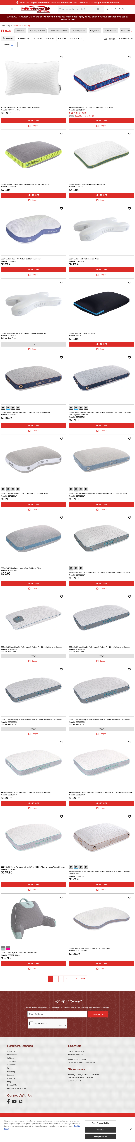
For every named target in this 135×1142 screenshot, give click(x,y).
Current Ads (12, 1064)
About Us (11, 1078)
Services (10, 1074)
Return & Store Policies (16, 1088)
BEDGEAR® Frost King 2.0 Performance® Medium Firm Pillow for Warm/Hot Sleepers (31, 720)
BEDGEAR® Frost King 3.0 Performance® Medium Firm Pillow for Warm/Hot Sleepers (99, 720)
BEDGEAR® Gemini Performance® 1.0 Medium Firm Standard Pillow (25, 792)
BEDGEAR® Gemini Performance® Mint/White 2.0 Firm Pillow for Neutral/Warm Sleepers (101, 792)
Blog (9, 1081)
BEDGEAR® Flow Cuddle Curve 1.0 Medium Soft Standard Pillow (24, 494)
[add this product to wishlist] (61, 57)
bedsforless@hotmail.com (85, 1062)
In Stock (10, 1058)
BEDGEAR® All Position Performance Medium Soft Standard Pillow (25, 184)
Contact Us (12, 1085)
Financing (11, 1071)
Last (83, 979)
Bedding (27, 26)
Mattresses (17, 26)
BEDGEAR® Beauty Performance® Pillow (84, 259)
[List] (111, 9)
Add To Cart (33, 121)
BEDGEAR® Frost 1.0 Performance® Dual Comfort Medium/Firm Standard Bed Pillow (99, 573)
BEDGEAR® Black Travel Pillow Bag (82, 333)
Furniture (11, 1051)
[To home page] (35, 9)
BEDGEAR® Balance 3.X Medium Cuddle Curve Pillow (20, 259)
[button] (12, 9)
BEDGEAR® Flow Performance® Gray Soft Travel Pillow (21, 568)
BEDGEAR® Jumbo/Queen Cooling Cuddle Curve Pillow (89, 948)
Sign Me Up (97, 1014)
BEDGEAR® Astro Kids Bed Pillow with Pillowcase (87, 184)
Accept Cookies (100, 1137)
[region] (67, 1129)
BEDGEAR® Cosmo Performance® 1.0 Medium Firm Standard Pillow (25, 412)
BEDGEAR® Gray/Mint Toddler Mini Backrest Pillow (19, 953)
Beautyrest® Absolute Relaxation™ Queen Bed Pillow (20, 108)
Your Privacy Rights (100, 1123)
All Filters (9, 38)
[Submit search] (98, 9)
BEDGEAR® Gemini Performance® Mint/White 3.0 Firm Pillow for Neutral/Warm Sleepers (33, 867)
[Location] (115, 9)
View (33, 344)
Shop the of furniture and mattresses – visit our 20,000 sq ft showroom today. (69, 2)
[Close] (131, 1129)
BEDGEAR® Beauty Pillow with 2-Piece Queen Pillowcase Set (23, 333)
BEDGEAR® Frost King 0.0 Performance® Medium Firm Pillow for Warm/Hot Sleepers (31, 647)
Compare (35, 126)
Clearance (11, 1061)
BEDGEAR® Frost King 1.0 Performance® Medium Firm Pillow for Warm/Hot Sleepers (99, 647)
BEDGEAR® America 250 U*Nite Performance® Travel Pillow (91, 108)
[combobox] (23, 38)
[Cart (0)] (123, 9)
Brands (10, 1068)
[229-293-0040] (119, 9)
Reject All (101, 1130)
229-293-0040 (80, 1059)
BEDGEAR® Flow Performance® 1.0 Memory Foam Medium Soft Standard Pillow (98, 494)
